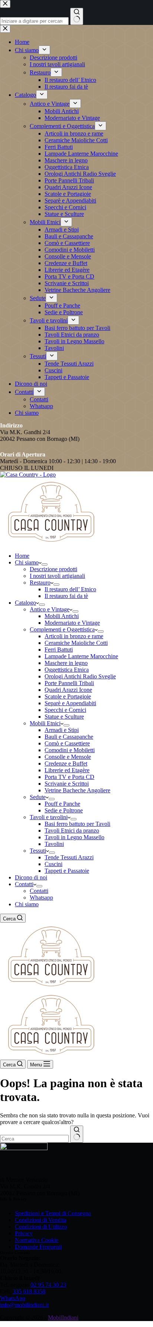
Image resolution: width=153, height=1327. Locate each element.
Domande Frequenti (38, 1247)
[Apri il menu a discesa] (45, 564)
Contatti (24, 884)
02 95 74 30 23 (48, 1285)
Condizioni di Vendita (40, 1220)
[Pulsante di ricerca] (76, 1134)
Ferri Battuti (59, 649)
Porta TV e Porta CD (69, 777)
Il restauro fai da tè (66, 596)
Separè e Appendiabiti (70, 703)
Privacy (24, 1233)
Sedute (38, 797)
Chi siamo (27, 562)
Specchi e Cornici (65, 710)
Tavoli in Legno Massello (74, 837)
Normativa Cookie (36, 1240)
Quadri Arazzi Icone (68, 690)
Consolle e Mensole (68, 757)
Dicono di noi (31, 877)
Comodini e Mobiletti (70, 750)
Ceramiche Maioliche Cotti (76, 643)
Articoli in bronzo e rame (74, 636)
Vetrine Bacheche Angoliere (77, 790)
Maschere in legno (66, 663)
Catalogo (25, 602)
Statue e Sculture (64, 716)
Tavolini (54, 844)
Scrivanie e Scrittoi (67, 783)
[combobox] (34, 1139)
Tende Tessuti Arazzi (69, 857)
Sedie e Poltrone (64, 810)
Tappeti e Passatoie (67, 871)
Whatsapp (41, 897)
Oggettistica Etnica (67, 669)
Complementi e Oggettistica (62, 629)
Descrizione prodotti (53, 569)
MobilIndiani (63, 1317)
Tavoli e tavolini (49, 817)
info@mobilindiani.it (24, 1305)
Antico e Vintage (49, 609)
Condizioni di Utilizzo (41, 1226)
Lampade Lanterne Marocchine (81, 656)
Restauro (40, 582)
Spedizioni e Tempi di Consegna (53, 1213)
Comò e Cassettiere (67, 743)
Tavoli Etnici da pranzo (72, 830)
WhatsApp (12, 1298)
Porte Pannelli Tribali (69, 683)
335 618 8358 (29, 1291)
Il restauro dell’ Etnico (70, 589)
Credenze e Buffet (66, 763)
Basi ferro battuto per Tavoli (77, 824)
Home (22, 556)
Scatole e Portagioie (68, 696)
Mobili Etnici (45, 723)
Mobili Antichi (62, 616)
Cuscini (53, 864)
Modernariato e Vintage (72, 623)
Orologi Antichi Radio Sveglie (80, 676)
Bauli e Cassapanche (69, 736)
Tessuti (38, 850)
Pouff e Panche (62, 804)
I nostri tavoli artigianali (57, 576)
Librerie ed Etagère (67, 770)
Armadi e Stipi (62, 730)
